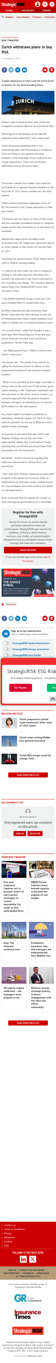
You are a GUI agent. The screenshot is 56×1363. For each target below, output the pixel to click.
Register (35, 833)
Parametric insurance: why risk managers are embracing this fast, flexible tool (41, 949)
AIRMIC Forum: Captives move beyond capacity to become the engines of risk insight (40, 890)
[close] (54, 63)
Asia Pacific (28, 10)
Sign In (12, 1270)
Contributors (11, 1273)
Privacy (8, 1233)
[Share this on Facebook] (4, 70)
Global (9, 10)
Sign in (15, 63)
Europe (47, 10)
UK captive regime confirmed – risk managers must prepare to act (14, 992)
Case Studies (23, 17)
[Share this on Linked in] (18, 70)
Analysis (9, 17)
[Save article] (51, 70)
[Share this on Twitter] (11, 70)
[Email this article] (24, 70)
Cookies (8, 1241)
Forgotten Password (31, 1270)
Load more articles (28, 775)
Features (37, 17)
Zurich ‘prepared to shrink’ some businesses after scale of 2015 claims (35, 722)
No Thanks (20, 687)
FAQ (6, 1245)
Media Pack (43, 1273)
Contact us (10, 1225)
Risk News (11, 604)
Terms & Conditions (14, 1229)
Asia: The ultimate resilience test (12, 946)
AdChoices (9, 1237)
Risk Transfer (10, 40)
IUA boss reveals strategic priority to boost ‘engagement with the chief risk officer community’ (41, 997)
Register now (28, 550)
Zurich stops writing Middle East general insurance (34, 739)
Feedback (28, 1273)
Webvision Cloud (35, 1356)
